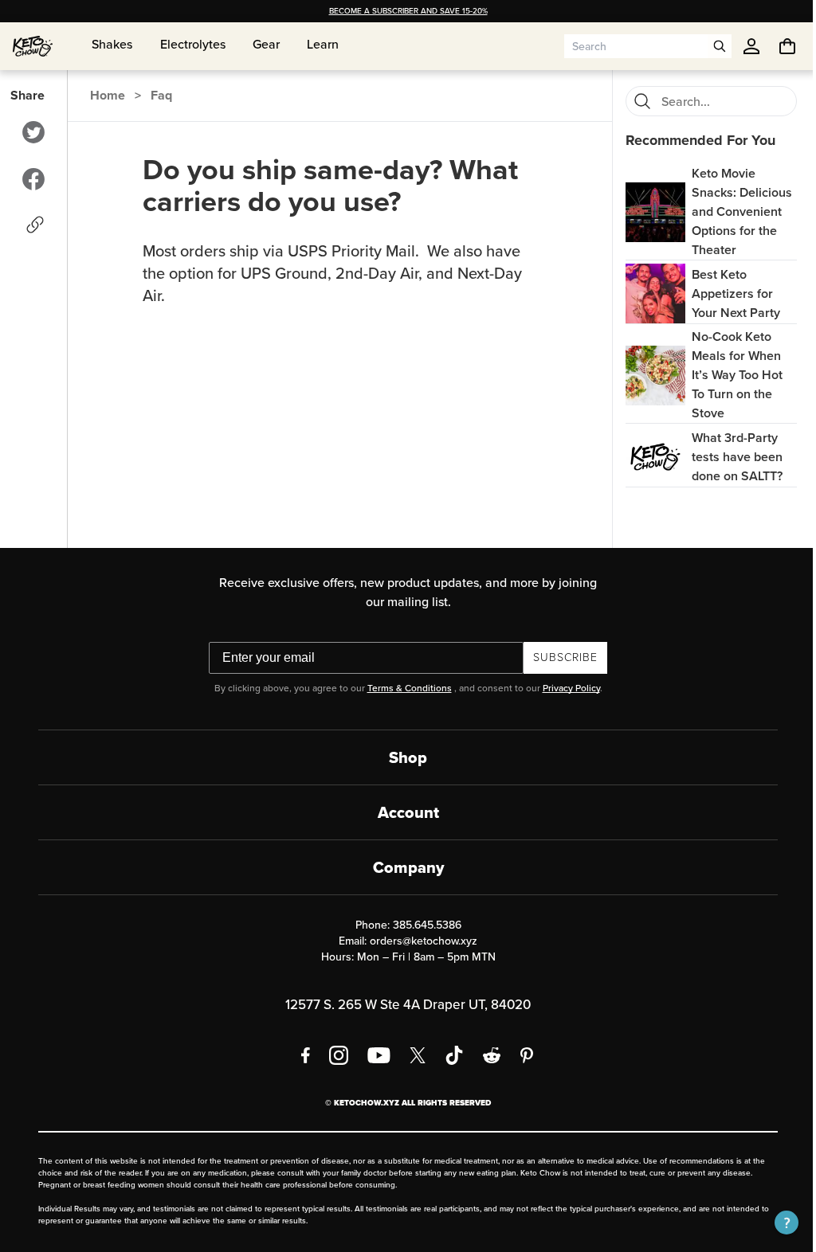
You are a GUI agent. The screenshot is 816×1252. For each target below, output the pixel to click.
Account (402, 812)
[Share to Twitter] (33, 132)
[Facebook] (300, 1055)
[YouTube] (373, 1055)
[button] (775, 1222)
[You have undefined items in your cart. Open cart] (775, 46)
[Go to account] (739, 46)
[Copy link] (34, 224)
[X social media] (412, 1055)
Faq (160, 95)
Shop (402, 757)
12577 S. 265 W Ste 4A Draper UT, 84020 (402, 1005)
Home (106, 95)
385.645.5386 (420, 925)
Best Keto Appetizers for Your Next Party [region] (727, 293)
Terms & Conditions (403, 688)
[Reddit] (486, 1055)
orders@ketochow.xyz (418, 941)
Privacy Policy (565, 688)
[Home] (33, 46)
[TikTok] (448, 1055)
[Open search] (708, 46)
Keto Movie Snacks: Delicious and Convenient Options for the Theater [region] (733, 211)
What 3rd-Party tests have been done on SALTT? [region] (728, 456)
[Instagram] (333, 1055)
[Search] (633, 101)
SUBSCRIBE (560, 657)
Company (402, 867)
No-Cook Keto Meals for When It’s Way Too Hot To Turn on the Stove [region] (728, 374)
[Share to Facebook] (33, 179)
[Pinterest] (521, 1055)
